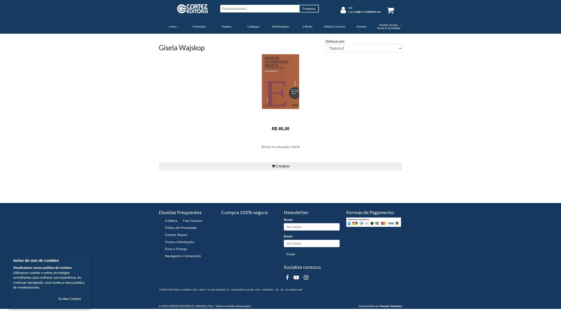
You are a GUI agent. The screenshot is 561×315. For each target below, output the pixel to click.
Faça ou (364, 11)
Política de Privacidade (181, 227)
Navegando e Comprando (183, 256)
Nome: (288, 219)
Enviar (290, 254)
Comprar (282, 166)
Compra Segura (176, 234)
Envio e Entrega (176, 249)
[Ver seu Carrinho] (389, 10)
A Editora (171, 220)
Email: (288, 236)
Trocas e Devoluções (179, 242)
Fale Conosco (192, 220)
